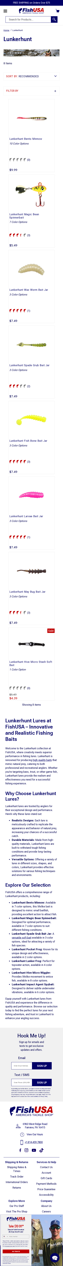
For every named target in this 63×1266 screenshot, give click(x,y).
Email (21, 1058)
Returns (16, 1187)
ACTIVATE (16, 1251)
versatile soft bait (21, 937)
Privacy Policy (44, 1096)
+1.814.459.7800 (34, 1142)
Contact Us (46, 1167)
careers (46, 1211)
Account (46, 1172)
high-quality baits (42, 760)
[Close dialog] (61, 1216)
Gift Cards (46, 1178)
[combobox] (5, 1236)
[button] (31, 90)
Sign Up (42, 1065)
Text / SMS (21, 1075)
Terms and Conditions (33, 1096)
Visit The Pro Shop (16, 1211)
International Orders (17, 1182)
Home (6, 30)
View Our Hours (35, 1134)
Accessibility (46, 1194)
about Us (46, 1206)
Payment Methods (46, 1183)
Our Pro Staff (17, 1206)
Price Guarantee (46, 1189)
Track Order (16, 1176)
